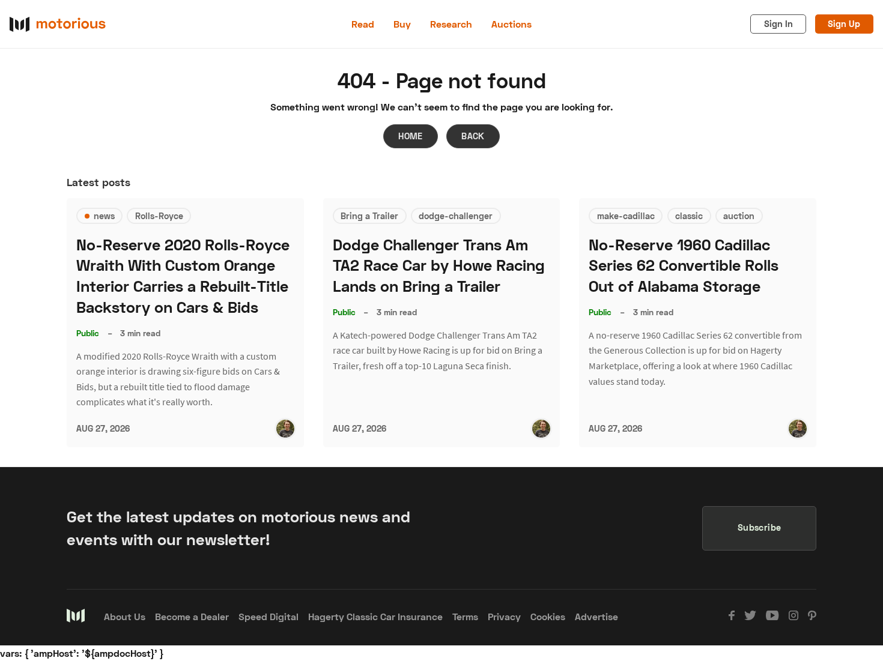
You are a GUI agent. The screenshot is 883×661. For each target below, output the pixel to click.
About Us (124, 616)
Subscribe (759, 527)
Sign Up (844, 24)
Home (410, 136)
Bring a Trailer (369, 216)
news (104, 216)
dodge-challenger (456, 216)
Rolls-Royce (159, 216)
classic (689, 216)
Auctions (511, 23)
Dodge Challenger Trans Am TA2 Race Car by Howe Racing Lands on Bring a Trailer (439, 265)
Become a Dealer (192, 616)
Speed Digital (268, 616)
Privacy (504, 616)
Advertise (596, 616)
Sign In (778, 24)
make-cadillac (626, 216)
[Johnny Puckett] (285, 429)
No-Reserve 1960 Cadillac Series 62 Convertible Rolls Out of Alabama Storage (683, 265)
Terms (465, 616)
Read (362, 23)
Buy (402, 23)
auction (738, 216)
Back (473, 136)
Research (451, 23)
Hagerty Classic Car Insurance (375, 616)
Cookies (547, 616)
